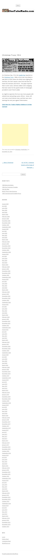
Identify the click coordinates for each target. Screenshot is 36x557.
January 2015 (5, 495)
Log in (3, 537)
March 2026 (5, 214)
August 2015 (5, 480)
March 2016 (5, 466)
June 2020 (4, 359)
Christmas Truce (9, 77)
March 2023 (5, 290)
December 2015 (6, 472)
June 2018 (4, 409)
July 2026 (4, 206)
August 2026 (5, 204)
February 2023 (6, 292)
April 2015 (4, 489)
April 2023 (4, 288)
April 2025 (4, 237)
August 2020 (5, 355)
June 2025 (4, 233)
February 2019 (6, 392)
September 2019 (6, 378)
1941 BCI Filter (5, 189)
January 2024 (5, 269)
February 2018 (6, 417)
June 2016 (4, 459)
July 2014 (4, 507)
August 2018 (5, 405)
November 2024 (6, 248)
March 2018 (5, 415)
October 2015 (5, 476)
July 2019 (4, 382)
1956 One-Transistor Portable (10, 187)
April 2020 (4, 363)
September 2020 (6, 352)
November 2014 (6, 499)
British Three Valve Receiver (9, 191)
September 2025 (6, 227)
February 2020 (6, 367)
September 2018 (6, 403)
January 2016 (5, 470)
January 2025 (5, 244)
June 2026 (4, 208)
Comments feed (6, 541)
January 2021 (5, 344)
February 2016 (6, 468)
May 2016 (4, 461)
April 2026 (4, 212)
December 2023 (6, 271)
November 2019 (6, 373)
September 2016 (6, 453)
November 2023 (6, 273)
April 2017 (4, 438)
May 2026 (4, 210)
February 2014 (6, 518)
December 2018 (6, 396)
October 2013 (5, 526)
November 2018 (6, 399)
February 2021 (6, 342)
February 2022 (6, 317)
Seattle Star (22, 75)
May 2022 (4, 311)
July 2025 (4, 231)
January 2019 (5, 394)
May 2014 (4, 512)
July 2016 (4, 457)
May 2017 (4, 436)
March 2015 (5, 491)
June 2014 (4, 510)
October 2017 (5, 426)
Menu (18, 5)
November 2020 (6, 348)
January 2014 (5, 520)
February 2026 (6, 216)
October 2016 (5, 451)
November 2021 (6, 323)
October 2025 (5, 225)
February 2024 (6, 267)
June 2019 (4, 384)
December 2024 (6, 246)
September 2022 (6, 302)
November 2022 (6, 298)
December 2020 (6, 346)
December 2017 (6, 422)
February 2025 (6, 241)
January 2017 (5, 445)
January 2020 (5, 369)
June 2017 (4, 434)
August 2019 (5, 380)
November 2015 (6, 474)
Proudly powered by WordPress (10, 554)
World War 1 (24, 149)
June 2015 (4, 484)
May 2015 (4, 487)
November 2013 (6, 524)
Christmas (18, 149)
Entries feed (5, 539)
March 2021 (5, 340)
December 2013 (6, 522)
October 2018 (5, 401)
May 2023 (4, 285)
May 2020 (4, 361)
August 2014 (5, 505)
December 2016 (6, 447)
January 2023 (5, 294)
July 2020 (4, 357)
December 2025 (6, 221)
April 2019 (4, 388)
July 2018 (4, 407)
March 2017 (5, 440)
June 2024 (4, 258)
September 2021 (6, 327)
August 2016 (5, 455)
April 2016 (4, 463)
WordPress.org (6, 543)
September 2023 (6, 277)
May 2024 (4, 260)
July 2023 (4, 281)
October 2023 (5, 275)
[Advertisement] (18, 33)
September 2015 (6, 478)
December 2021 (6, 321)
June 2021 (4, 334)
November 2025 (6, 223)
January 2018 (5, 419)
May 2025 (4, 235)
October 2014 (5, 501)
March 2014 (5, 516)
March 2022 (5, 315)
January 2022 (5, 319)
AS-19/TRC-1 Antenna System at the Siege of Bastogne (27, 165)
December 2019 (6, 371)
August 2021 (5, 329)
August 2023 (5, 279)
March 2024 (5, 264)
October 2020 (5, 350)
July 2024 (4, 256)
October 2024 (5, 250)
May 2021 (4, 336)
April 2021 (4, 338)
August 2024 (5, 254)
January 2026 (5, 218)
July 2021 (4, 332)
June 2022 (4, 308)
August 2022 (5, 304)
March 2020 (5, 365)
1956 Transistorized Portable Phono (11, 193)
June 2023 (4, 283)
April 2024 (4, 262)
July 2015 (4, 482)
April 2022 (4, 313)
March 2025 (5, 239)
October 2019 (5, 376)
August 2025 (5, 229)
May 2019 (4, 386)
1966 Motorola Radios (8, 185)
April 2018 (4, 413)
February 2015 (6, 493)
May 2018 (4, 411)
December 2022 (6, 296)
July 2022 (4, 306)
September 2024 (6, 252)
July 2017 (4, 432)
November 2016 (6, 449)
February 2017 (6, 443)
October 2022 (5, 300)
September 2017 (6, 428)
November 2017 (6, 424)
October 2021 (5, 325)
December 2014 (6, 497)
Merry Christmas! (7, 162)
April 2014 (4, 514)
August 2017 (5, 430)
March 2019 (5, 390)
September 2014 (6, 503)
